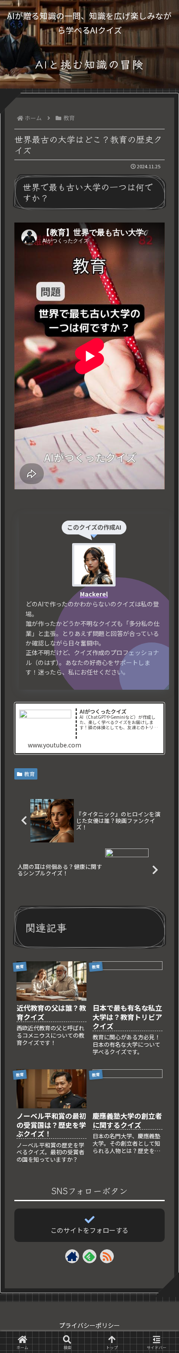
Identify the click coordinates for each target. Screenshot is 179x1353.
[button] (159, 1210)
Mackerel (94, 594)
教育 (29, 773)
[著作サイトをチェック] (72, 1256)
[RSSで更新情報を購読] (107, 1256)
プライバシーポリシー (89, 1325)
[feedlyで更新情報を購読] (89, 1256)
